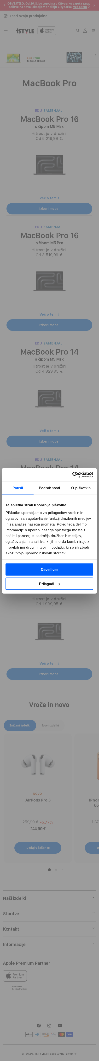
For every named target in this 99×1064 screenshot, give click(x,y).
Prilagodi (46, 584)
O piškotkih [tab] (81, 488)
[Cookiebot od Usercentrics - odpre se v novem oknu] (72, 474)
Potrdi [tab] (17, 488)
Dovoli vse (49, 570)
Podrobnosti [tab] (49, 488)
